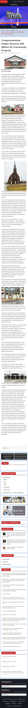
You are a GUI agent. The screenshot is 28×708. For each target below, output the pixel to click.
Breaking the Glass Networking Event (12, 646)
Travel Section (6, 477)
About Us (20, 703)
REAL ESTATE (7, 564)
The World (6, 487)
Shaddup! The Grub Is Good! (9, 614)
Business (7, 448)
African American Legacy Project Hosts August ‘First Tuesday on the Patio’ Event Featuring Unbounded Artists (13, 580)
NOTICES (5, 562)
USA (5, 484)
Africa (5, 479)
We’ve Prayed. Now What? (9, 666)
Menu (15, 27)
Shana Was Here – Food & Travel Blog (13, 492)
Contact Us (14, 703)
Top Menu (14, 4)
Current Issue (6, 701)
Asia (5, 482)
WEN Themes (18, 706)
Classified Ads (14, 701)
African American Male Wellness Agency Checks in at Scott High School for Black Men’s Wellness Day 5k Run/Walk (13, 575)
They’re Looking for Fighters (9, 611)
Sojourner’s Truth (17, 53)
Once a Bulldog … (7, 594)
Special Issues (22, 701)
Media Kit (8, 703)
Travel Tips (7, 489)
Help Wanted (6, 559)
